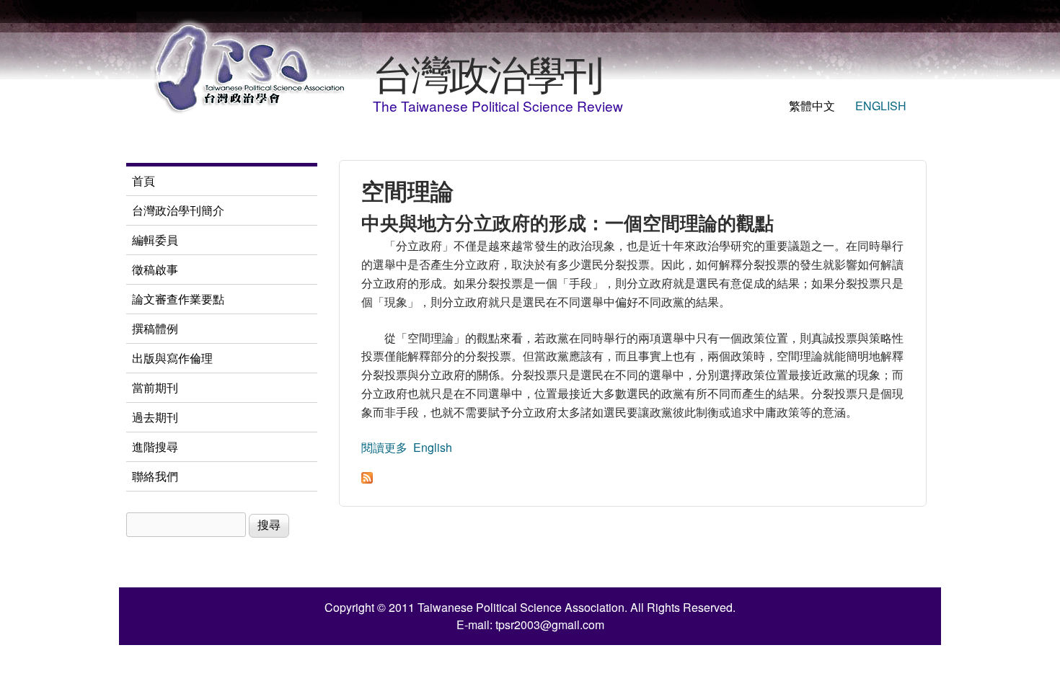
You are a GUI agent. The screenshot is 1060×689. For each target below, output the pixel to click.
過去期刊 (155, 417)
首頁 (143, 180)
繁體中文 (812, 105)
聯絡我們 (155, 476)
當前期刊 (155, 387)
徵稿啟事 (155, 269)
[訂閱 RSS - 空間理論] (367, 479)
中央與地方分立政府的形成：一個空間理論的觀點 (567, 222)
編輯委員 (155, 239)
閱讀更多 (384, 447)
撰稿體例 (155, 328)
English (880, 105)
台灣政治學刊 (487, 72)
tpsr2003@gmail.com (549, 624)
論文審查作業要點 (178, 298)
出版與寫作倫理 (172, 358)
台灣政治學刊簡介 (178, 210)
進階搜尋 (155, 446)
